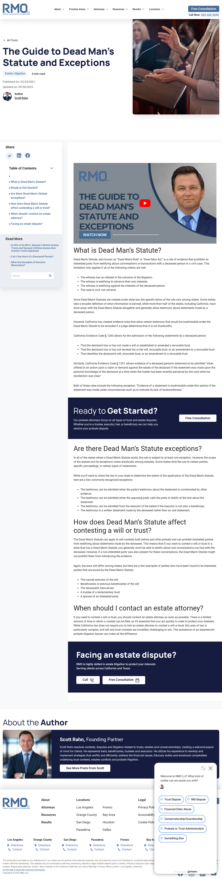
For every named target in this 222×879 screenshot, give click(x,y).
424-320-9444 (210, 14)
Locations (154, 9)
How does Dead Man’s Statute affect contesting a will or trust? (30, 206)
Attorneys (99, 9)
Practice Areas (77, 9)
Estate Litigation (15, 73)
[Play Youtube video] (145, 203)
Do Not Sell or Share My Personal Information (24, 870)
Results (137, 9)
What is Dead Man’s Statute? (28, 182)
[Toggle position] (203, 768)
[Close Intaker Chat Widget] (210, 768)
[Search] (51, 276)
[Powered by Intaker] (192, 872)
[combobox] (30, 276)
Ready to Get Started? (24, 187)
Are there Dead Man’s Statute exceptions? (29, 195)
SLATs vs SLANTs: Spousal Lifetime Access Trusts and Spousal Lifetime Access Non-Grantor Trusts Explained (35, 248)
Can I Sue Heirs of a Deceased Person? (32, 256)
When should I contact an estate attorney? (31, 216)
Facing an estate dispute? (27, 223)
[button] (19, 155)
